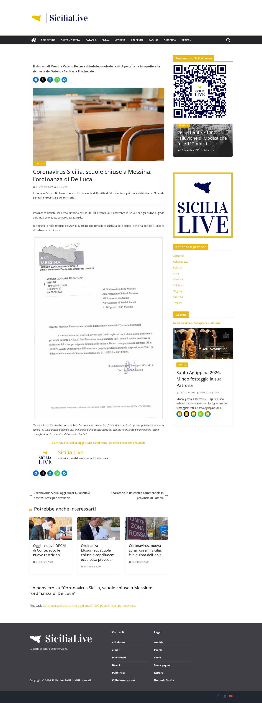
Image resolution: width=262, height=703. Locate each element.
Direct (116, 665)
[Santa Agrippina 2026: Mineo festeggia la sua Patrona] (203, 343)
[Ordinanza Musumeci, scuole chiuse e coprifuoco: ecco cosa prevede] (98, 520)
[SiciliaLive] (33, 40)
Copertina (39, 163)
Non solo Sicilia (164, 680)
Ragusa (153, 40)
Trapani (187, 40)
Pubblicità (118, 672)
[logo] (60, 632)
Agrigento (48, 40)
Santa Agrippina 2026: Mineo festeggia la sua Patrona (199, 378)
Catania (91, 40)
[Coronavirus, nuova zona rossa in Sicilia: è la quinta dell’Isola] (146, 520)
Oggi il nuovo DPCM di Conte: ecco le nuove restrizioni (49, 550)
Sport (157, 657)
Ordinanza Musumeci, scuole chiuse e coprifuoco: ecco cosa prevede (97, 552)
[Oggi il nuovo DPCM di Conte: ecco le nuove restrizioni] (50, 520)
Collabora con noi (123, 680)
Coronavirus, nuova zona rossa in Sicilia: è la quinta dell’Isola (145, 550)
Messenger (119, 657)
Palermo (137, 40)
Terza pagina (162, 665)
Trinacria (227, 125)
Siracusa (170, 40)
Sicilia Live (62, 186)
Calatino (182, 365)
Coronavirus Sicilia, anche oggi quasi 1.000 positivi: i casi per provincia (89, 606)
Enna (105, 40)
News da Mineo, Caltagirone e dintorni (196, 323)
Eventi (158, 650)
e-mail (116, 650)
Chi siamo (118, 642)
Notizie (158, 642)
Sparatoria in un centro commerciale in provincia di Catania (137, 495)
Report (158, 672)
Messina (119, 40)
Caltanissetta (70, 40)
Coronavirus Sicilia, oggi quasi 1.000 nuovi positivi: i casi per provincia (98, 443)
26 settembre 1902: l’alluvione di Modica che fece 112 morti (186, 138)
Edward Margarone (209, 392)
